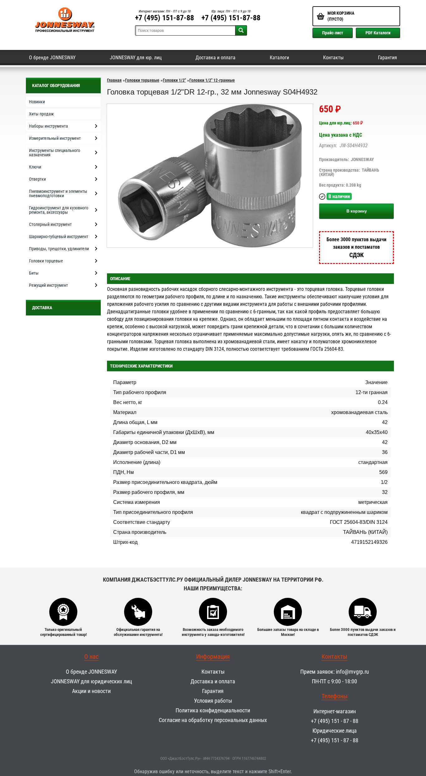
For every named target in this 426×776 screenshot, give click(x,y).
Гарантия (387, 58)
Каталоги (279, 58)
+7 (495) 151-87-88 (164, 17)
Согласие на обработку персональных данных (213, 720)
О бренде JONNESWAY (52, 58)
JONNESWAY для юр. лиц (136, 58)
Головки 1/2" (174, 80)
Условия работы (213, 700)
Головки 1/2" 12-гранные (212, 80)
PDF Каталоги (377, 32)
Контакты (333, 58)
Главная (114, 80)
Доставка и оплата (215, 58)
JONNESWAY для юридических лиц (91, 681)
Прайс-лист (332, 32)
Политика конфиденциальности (213, 710)
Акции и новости (91, 691)
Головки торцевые (142, 80)
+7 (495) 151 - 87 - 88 (334, 721)
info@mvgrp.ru (352, 671)
